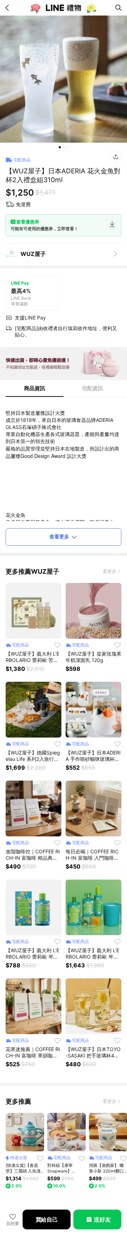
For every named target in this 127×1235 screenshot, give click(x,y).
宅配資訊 (92, 388)
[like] (57, 645)
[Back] (8, 8)
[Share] (115, 156)
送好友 (102, 1219)
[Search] (118, 8)
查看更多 (59, 536)
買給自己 (47, 1219)
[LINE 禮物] (63, 7)
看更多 (109, 571)
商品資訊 (34, 388)
